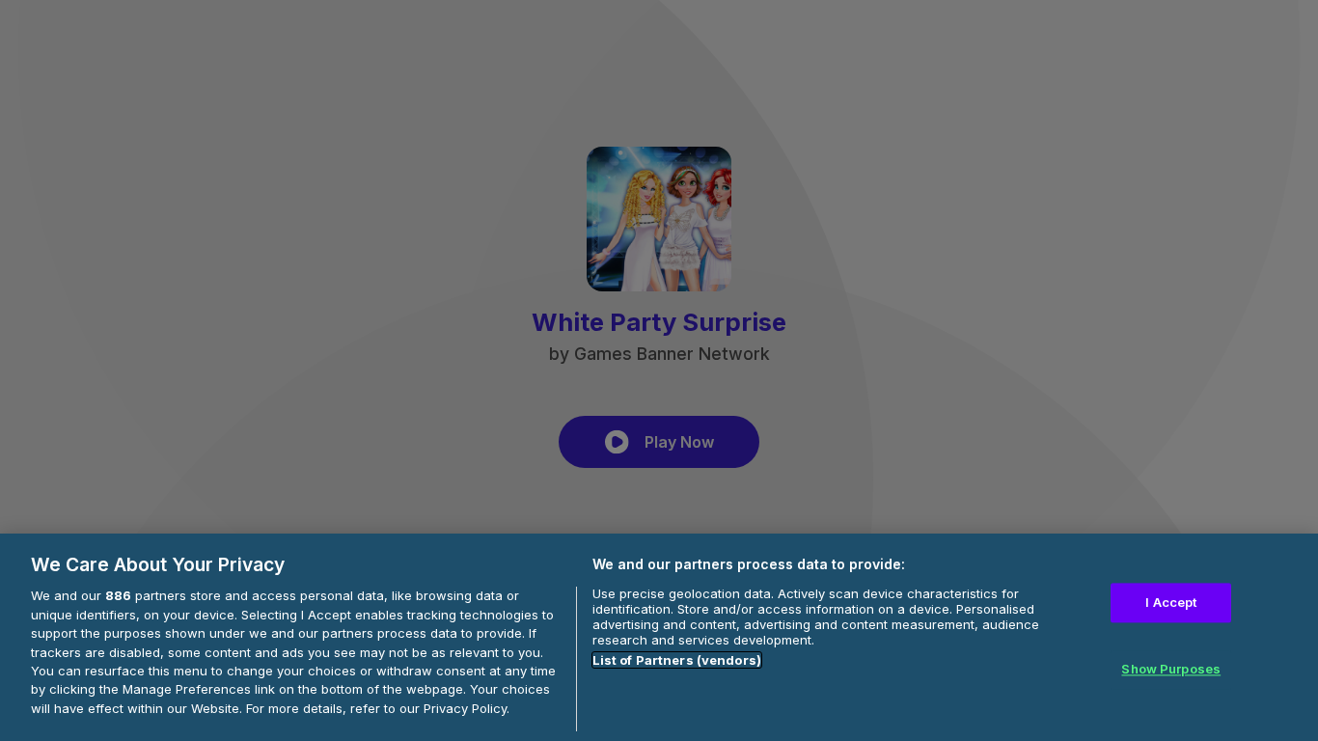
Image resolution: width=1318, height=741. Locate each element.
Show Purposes (1171, 669)
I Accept (1170, 602)
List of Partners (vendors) (676, 660)
